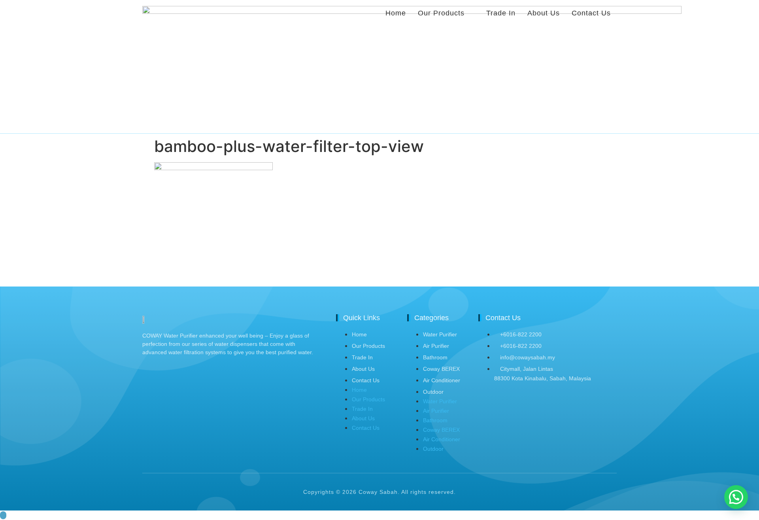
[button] (736, 497)
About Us (363, 369)
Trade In (362, 357)
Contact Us (366, 380)
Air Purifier (436, 346)
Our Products (368, 346)
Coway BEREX (441, 369)
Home (359, 334)
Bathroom (435, 357)
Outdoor (433, 392)
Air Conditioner (441, 380)
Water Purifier (440, 334)
